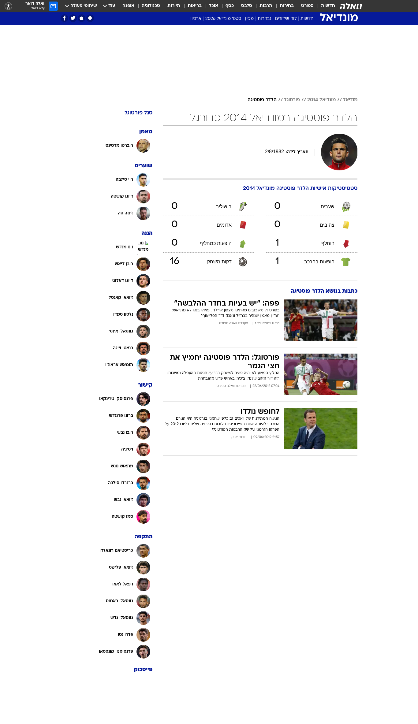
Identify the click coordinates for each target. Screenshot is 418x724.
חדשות (328, 6)
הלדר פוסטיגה (262, 100)
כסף (230, 6)
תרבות (265, 6)
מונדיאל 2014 (321, 100)
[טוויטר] (73, 18)
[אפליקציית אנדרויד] (90, 18)
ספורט (307, 6)
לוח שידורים (286, 19)
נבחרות (264, 19)
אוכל (213, 6)
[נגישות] (8, 6)
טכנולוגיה (151, 6)
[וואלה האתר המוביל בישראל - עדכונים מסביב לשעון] (351, 6)
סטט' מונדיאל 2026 (223, 19)
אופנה (128, 6)
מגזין (249, 19)
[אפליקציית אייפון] (81, 18)
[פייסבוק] (64, 18)
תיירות (173, 6)
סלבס (246, 6)
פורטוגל (292, 100)
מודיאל (350, 100)
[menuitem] (324, 6)
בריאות (195, 6)
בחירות (287, 6)
